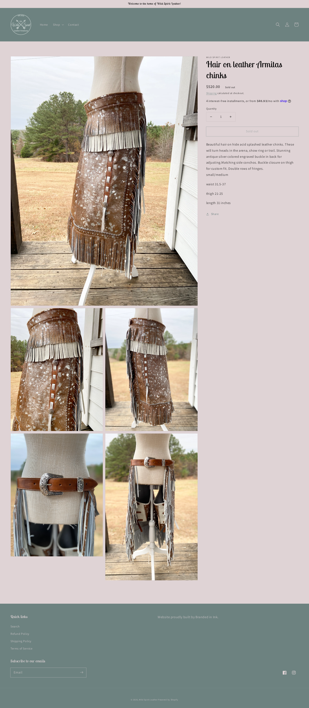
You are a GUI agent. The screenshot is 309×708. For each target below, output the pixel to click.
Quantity (211, 108)
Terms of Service (22, 648)
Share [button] (215, 214)
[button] (58, 24)
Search (15, 626)
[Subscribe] (81, 672)
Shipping (211, 93)
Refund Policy (20, 634)
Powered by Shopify (168, 699)
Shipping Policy (21, 641)
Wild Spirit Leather (148, 699)
